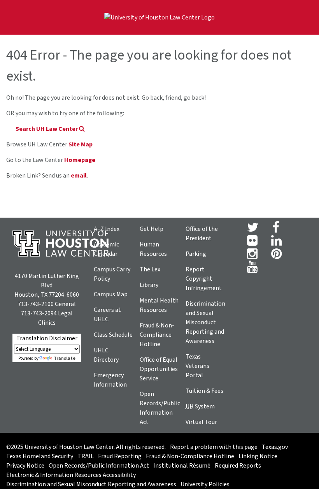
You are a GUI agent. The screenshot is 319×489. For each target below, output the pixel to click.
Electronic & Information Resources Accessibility (71, 475)
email (79, 175)
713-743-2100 (36, 304)
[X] (253, 229)
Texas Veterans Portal (197, 366)
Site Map (80, 144)
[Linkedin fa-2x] (276, 243)
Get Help (151, 229)
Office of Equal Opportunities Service (159, 369)
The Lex (150, 269)
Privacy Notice (25, 465)
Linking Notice (257, 456)
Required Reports (238, 465)
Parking (196, 254)
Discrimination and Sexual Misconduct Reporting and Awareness (205, 322)
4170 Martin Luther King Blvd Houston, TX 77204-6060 (46, 285)
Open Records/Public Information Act (99, 465)
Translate (64, 358)
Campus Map (111, 294)
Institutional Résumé (181, 465)
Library (149, 285)
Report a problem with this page (214, 447)
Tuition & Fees (204, 391)
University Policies (205, 484)
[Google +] (252, 243)
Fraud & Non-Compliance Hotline (157, 334)
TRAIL (85, 456)
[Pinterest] (276, 256)
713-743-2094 (39, 313)
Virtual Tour (201, 422)
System (200, 406)
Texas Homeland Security (39, 456)
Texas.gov (275, 447)
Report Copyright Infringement (204, 278)
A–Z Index (106, 229)
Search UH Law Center (47, 129)
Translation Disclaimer (46, 338)
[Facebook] (276, 229)
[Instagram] (252, 256)
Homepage (79, 160)
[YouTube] (252, 269)
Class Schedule (113, 335)
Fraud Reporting (120, 456)
